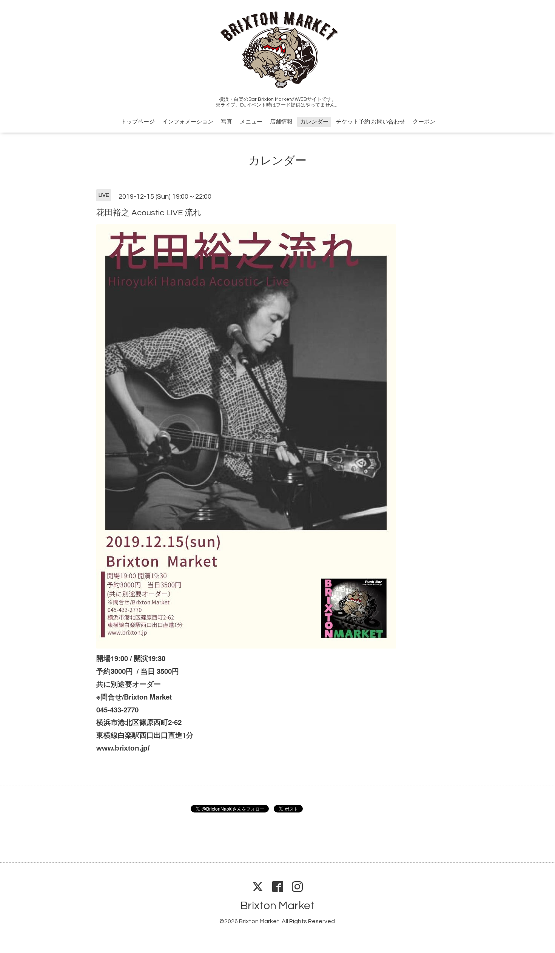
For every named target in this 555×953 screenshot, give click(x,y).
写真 (226, 122)
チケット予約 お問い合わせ (370, 122)
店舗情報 (281, 122)
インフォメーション (187, 122)
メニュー (251, 122)
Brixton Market (277, 905)
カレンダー (314, 122)
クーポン (424, 122)
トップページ (138, 122)
